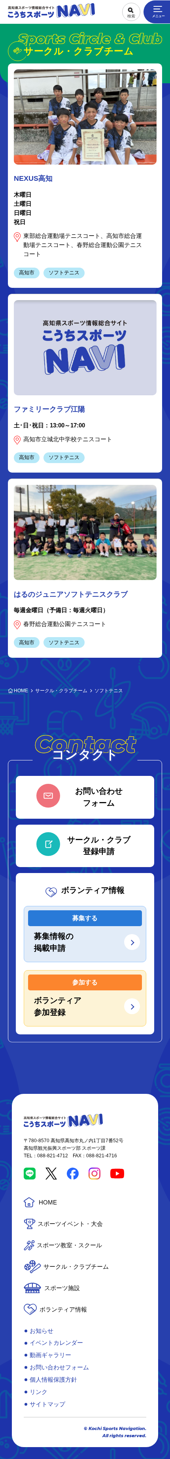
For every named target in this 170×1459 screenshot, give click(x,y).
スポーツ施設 (62, 1288)
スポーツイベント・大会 (70, 1223)
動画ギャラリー (50, 1355)
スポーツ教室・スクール (69, 1245)
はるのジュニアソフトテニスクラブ (71, 594)
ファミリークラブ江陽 (49, 409)
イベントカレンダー (56, 1342)
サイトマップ (47, 1404)
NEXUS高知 (33, 178)
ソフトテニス (64, 273)
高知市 (26, 273)
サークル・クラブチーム (76, 1266)
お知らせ (41, 1330)
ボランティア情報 (63, 1309)
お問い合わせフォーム (59, 1367)
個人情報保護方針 (53, 1379)
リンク (38, 1391)
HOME (48, 1202)
